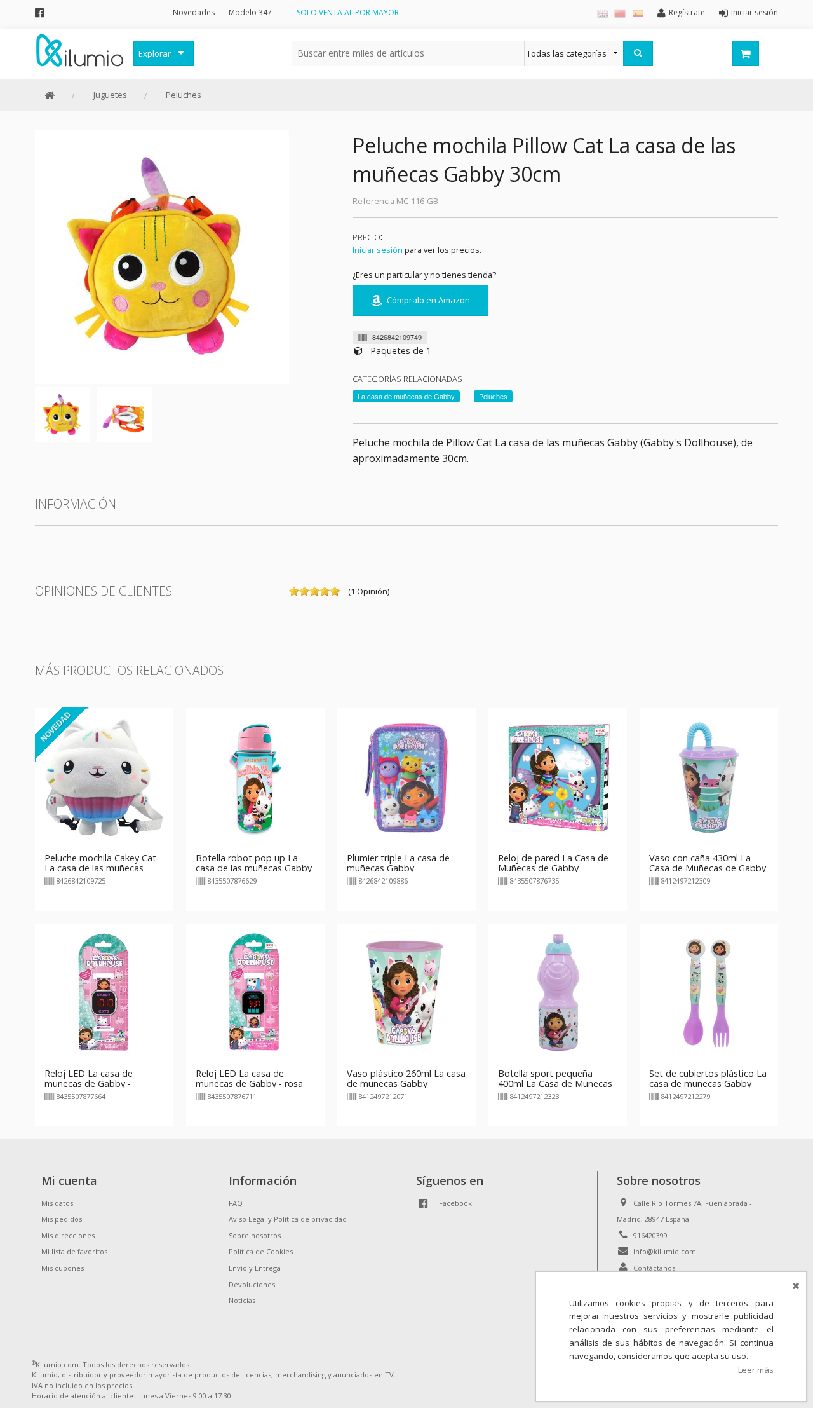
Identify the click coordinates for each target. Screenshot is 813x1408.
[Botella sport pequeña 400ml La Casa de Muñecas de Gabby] (557, 992)
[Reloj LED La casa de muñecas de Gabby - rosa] (255, 992)
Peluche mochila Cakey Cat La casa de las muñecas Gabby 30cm (100, 868)
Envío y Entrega (255, 1268)
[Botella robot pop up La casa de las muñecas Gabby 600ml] (255, 776)
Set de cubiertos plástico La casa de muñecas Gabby (708, 1078)
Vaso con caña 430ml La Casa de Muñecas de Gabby (707, 863)
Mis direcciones (68, 1235)
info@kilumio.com (664, 1251)
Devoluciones (252, 1284)
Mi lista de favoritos (74, 1251)
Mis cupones (62, 1268)
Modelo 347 (250, 12)
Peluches (183, 94)
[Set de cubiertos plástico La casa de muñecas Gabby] (709, 992)
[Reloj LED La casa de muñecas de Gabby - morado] (104, 992)
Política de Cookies (261, 1251)
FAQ (236, 1203)
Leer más (756, 1370)
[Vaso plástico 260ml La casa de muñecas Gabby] (406, 992)
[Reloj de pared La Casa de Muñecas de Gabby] (557, 776)
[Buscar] (638, 53)
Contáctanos (654, 1268)
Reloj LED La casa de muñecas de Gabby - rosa (249, 1078)
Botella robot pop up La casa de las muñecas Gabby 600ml (254, 868)
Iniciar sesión (378, 250)
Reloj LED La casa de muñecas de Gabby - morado (88, 1083)
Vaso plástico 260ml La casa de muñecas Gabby (406, 1078)
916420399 (650, 1235)
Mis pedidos (61, 1219)
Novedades (194, 12)
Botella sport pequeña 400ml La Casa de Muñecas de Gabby (555, 1083)
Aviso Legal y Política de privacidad (288, 1219)
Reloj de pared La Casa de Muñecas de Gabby (553, 863)
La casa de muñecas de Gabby (406, 396)
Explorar (154, 53)
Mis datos (57, 1203)
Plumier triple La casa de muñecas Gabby (398, 863)
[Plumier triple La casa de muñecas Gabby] (406, 776)
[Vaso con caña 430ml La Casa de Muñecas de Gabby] (709, 776)
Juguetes (110, 94)
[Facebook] (39, 12)
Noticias (242, 1300)
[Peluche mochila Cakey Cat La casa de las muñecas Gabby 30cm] (104, 776)
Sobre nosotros (255, 1235)
